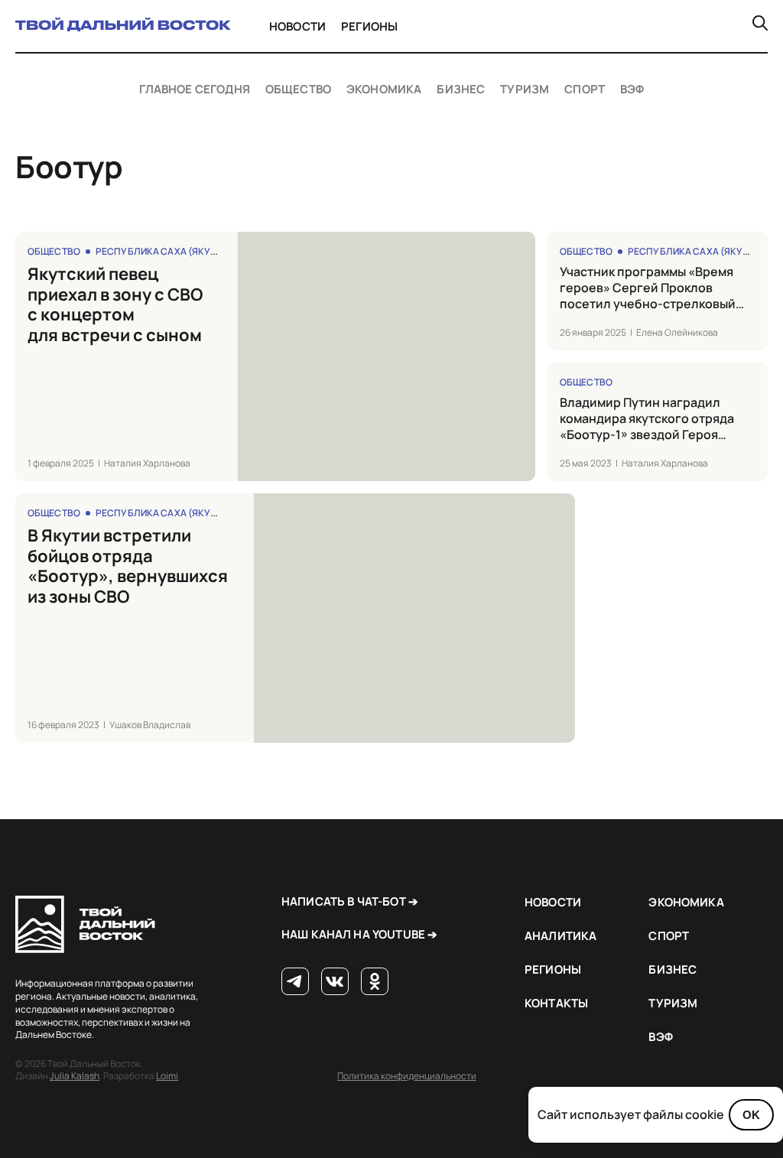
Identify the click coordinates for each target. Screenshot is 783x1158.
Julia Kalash (74, 1075)
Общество (298, 89)
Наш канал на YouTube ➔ (359, 934)
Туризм (524, 89)
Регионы (369, 26)
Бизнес (461, 89)
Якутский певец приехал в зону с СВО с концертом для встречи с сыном (115, 304)
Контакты (556, 1003)
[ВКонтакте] (335, 982)
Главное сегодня (194, 89)
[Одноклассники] (374, 982)
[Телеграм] (295, 982)
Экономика (383, 89)
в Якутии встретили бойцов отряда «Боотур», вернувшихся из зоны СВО (128, 566)
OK (751, 1114)
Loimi (167, 1075)
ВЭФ (632, 89)
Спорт (584, 89)
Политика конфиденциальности (406, 1075)
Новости (297, 26)
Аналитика (560, 936)
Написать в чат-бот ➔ (349, 901)
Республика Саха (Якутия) (164, 251)
